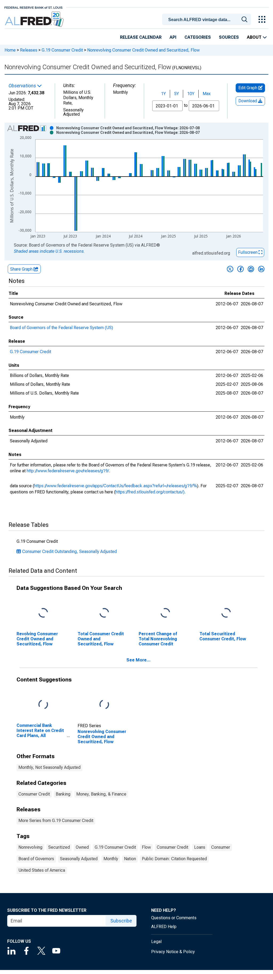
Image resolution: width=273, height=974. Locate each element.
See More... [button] (138, 660)
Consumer (220, 847)
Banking (63, 794)
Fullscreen (248, 252)
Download (248, 100)
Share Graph (22, 269)
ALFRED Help (163, 926)
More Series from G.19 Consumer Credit (55, 820)
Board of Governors (36, 858)
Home (10, 50)
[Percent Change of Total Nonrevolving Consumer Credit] (165, 613)
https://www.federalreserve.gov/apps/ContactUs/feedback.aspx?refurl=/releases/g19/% (115, 485)
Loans (199, 847)
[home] (35, 19)
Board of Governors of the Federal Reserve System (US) (61, 327)
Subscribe (121, 921)
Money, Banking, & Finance (101, 794)
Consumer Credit (34, 794)
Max (207, 93)
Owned (82, 847)
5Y (176, 93)
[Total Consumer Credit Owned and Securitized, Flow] (104, 613)
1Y (163, 93)
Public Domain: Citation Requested (174, 858)
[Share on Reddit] (251, 269)
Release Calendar (141, 37)
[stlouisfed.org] (33, 7)
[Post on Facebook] (240, 269)
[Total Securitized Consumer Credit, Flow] (226, 613)
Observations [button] (23, 85)
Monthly (110, 858)
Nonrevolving (30, 847)
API (173, 37)
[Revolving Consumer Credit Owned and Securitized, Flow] (43, 613)
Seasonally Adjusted (79, 858)
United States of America (41, 870)
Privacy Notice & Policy (173, 951)
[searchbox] (207, 20)
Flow (146, 847)
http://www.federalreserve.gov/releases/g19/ (68, 470)
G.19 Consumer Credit (62, 50)
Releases (28, 50)
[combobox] (207, 19)
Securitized (59, 847)
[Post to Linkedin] (261, 269)
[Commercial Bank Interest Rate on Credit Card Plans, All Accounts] (43, 704)
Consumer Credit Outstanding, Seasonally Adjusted (69, 551)
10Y (190, 93)
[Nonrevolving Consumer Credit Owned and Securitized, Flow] (104, 704)
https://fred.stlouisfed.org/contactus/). (150, 491)
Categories (197, 37)
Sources (229, 37)
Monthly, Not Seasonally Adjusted (49, 767)
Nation (130, 858)
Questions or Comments (173, 917)
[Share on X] (230, 269)
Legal (156, 941)
